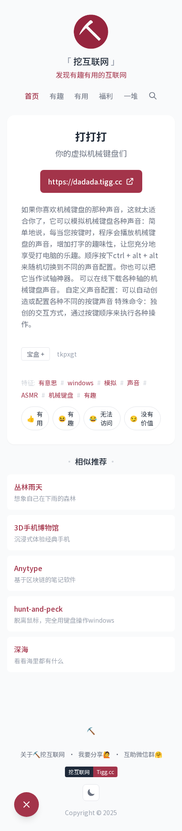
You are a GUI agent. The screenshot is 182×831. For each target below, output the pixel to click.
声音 (133, 382)
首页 (32, 95)
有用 (81, 95)
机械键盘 (61, 395)
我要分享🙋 (94, 754)
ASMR (29, 395)
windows (81, 382)
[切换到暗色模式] (91, 792)
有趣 (56, 95)
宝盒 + (35, 354)
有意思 (47, 382)
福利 (106, 95)
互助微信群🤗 (143, 754)
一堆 (131, 95)
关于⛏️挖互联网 (42, 754)
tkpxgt (67, 354)
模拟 (110, 382)
